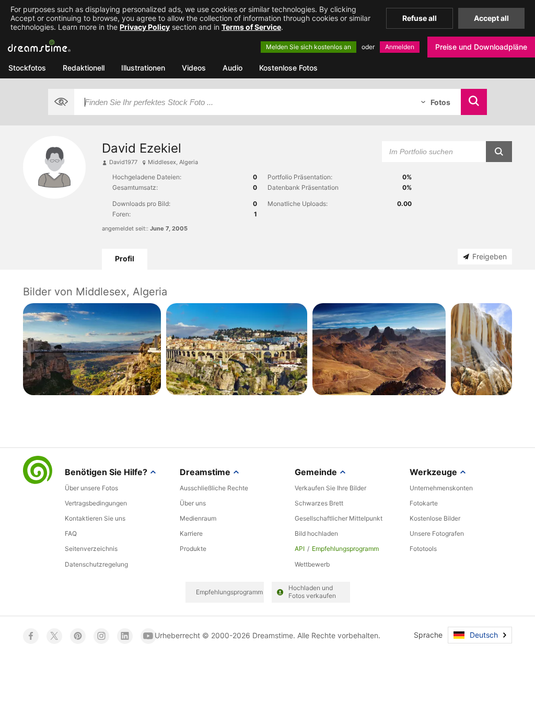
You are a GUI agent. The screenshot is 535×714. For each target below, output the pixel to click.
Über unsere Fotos (91, 488)
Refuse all (419, 18)
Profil (124, 258)
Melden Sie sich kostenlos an (308, 47)
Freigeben (489, 256)
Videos (194, 67)
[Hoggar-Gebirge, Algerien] (379, 349)
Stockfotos (27, 67)
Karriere (191, 533)
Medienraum (198, 518)
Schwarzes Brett (319, 503)
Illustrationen (143, 67)
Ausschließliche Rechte (214, 488)
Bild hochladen (316, 533)
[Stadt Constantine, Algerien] (92, 349)
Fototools (423, 548)
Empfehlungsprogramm (345, 548)
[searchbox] (242, 102)
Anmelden (399, 47)
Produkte (193, 548)
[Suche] (474, 102)
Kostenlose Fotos (288, 67)
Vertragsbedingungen (96, 503)
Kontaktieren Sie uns (95, 518)
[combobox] (242, 102)
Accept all (491, 18)
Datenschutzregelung (96, 564)
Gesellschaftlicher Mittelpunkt (338, 518)
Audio (232, 67)
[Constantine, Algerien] (236, 349)
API (300, 548)
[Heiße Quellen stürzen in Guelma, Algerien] (481, 349)
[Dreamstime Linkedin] (125, 636)
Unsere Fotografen (437, 533)
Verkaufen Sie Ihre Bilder (330, 488)
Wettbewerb (312, 564)
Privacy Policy (145, 26)
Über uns (193, 503)
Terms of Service (251, 26)
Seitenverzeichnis (91, 548)
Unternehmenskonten (441, 488)
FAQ (71, 533)
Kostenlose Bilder (435, 518)
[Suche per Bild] (61, 102)
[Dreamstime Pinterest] (78, 636)
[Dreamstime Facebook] (31, 636)
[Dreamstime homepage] (37, 471)
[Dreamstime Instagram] (101, 636)
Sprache (428, 634)
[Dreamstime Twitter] (54, 636)
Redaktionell (83, 67)
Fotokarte (424, 503)
